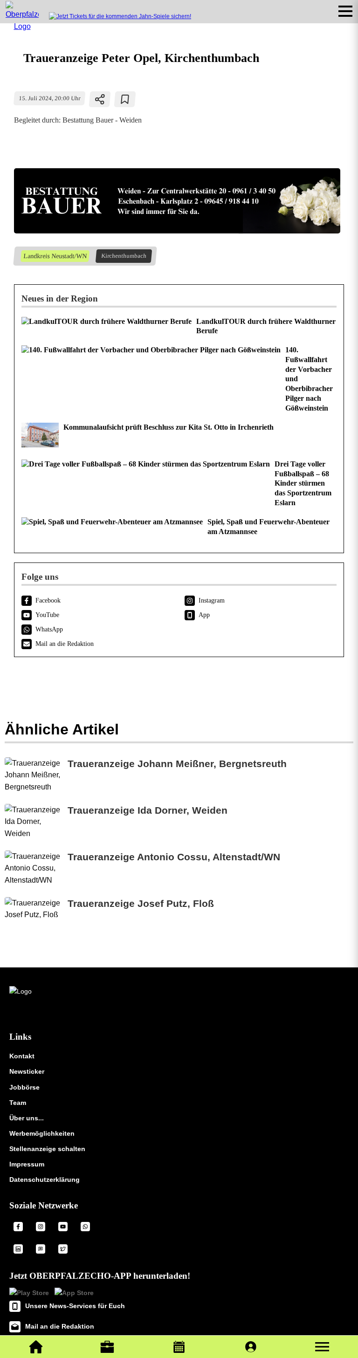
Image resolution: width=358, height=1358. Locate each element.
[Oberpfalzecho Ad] (120, 16)
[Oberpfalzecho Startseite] (22, 26)
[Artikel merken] (125, 99)
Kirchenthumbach (123, 256)
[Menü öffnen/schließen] (345, 11)
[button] (322, 1347)
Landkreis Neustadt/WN (55, 256)
